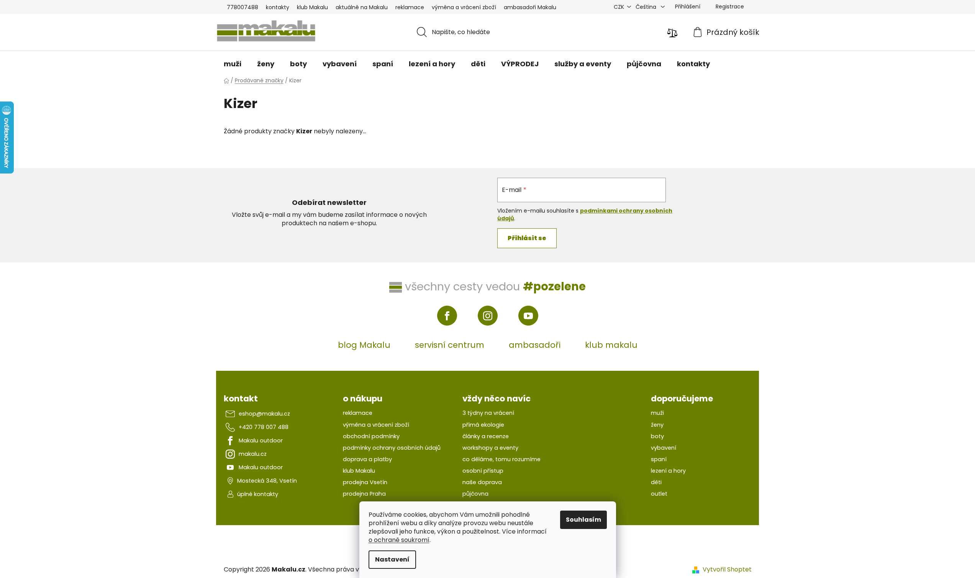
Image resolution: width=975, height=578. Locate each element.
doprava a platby (367, 459)
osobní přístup (482, 471)
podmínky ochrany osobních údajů (392, 448)
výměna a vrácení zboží (464, 7)
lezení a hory (668, 471)
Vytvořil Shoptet (727, 569)
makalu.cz (253, 454)
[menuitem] (232, 64)
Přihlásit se (527, 238)
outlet (659, 494)
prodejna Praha (364, 494)
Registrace (730, 6)
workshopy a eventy (490, 448)
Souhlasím (583, 519)
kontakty (277, 7)
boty (657, 436)
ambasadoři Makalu (530, 7)
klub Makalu (312, 7)
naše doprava (482, 482)
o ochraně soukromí (399, 539)
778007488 (242, 7)
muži (657, 413)
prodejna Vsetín (365, 482)
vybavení (663, 448)
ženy (657, 425)
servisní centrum (449, 344)
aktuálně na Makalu (362, 7)
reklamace (409, 7)
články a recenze (485, 436)
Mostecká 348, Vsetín (267, 481)
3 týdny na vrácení (488, 413)
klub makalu (611, 344)
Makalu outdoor (261, 440)
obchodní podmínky (371, 436)
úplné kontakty (257, 494)
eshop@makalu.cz (264, 414)
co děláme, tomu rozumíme (501, 459)
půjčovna (475, 494)
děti (656, 482)
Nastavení (392, 559)
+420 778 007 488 (263, 427)
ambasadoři (534, 344)
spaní (659, 459)
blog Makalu (364, 344)
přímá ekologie (483, 425)
